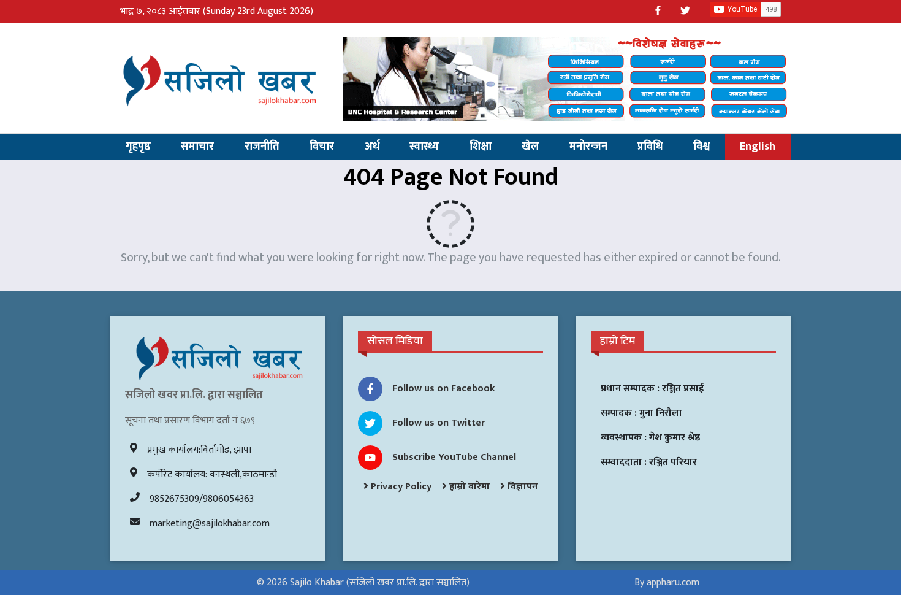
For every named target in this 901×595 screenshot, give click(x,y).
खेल (530, 146)
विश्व (701, 146)
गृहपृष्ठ (138, 146)
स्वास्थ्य (424, 146)
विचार (322, 146)
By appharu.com (666, 582)
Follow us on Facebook (443, 388)
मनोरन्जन (588, 146)
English (757, 146)
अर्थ (372, 146)
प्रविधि (650, 146)
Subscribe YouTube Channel (454, 457)
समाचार (197, 146)
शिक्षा (481, 146)
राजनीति (262, 146)
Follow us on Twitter (438, 423)
